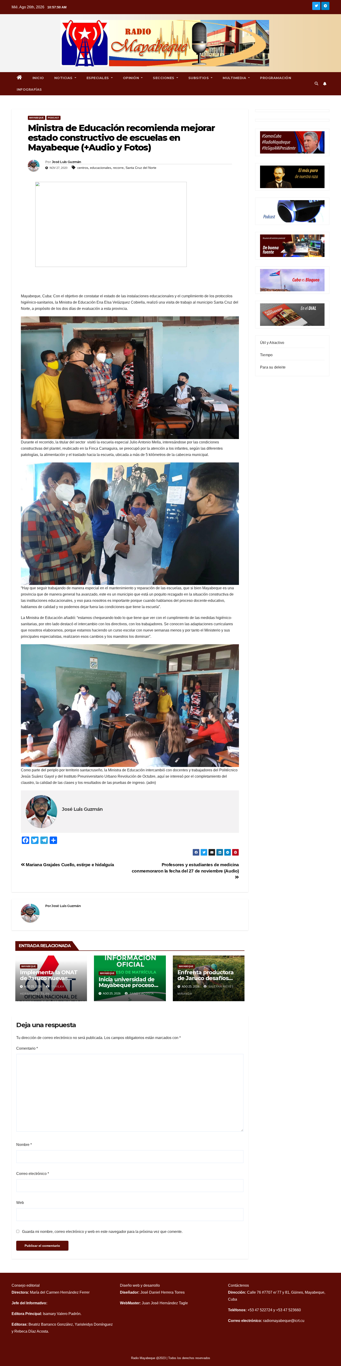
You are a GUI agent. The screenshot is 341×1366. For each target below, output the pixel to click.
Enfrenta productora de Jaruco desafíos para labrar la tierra (205, 978)
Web (20, 1203)
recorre (118, 168)
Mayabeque (36, 117)
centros (82, 168)
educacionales (100, 168)
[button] (316, 84)
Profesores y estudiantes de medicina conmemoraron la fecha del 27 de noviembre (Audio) (185, 867)
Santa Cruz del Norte (140, 168)
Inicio (38, 78)
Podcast (53, 117)
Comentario (27, 1048)
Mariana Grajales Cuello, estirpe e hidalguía (69, 864)
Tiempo (266, 355)
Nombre (24, 1145)
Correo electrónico (32, 1174)
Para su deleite (273, 367)
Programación (275, 78)
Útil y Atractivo (272, 343)
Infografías (29, 89)
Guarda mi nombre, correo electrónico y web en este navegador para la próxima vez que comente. (102, 1232)
